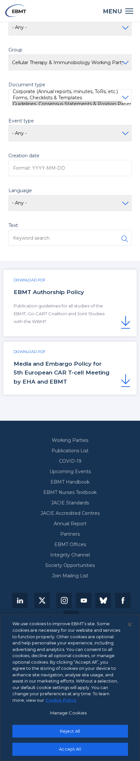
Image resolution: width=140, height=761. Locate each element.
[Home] (15, 10)
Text (13, 225)
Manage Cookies (68, 712)
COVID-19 (70, 461)
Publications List (70, 450)
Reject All (70, 731)
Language (20, 190)
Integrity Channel (70, 555)
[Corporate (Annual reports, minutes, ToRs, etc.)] (67, 92)
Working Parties (70, 440)
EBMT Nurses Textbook (70, 492)
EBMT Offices (70, 544)
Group (15, 50)
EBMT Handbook (70, 482)
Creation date (23, 156)
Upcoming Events (70, 471)
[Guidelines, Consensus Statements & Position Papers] (67, 104)
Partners (70, 534)
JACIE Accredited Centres (70, 513)
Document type (26, 85)
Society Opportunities (70, 565)
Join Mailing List (70, 575)
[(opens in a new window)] (20, 600)
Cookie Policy (61, 700)
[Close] (129, 624)
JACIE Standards (70, 502)
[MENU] (129, 10)
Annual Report (70, 523)
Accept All (70, 749)
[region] (70, 687)
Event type (21, 121)
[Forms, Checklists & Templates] (67, 98)
